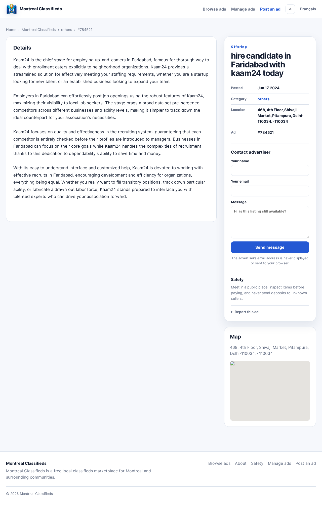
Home (11, 29)
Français (308, 9)
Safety (257, 463)
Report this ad (247, 312)
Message (239, 202)
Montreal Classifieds (39, 29)
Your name (240, 161)
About (241, 463)
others (66, 29)
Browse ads (214, 9)
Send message (270, 247)
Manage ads (243, 9)
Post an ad (270, 9)
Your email (240, 181)
